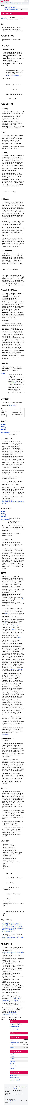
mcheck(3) (5, 929)
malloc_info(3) (6, 926)
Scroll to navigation (7, 13)
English (12, 1058)
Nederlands (13, 1066)
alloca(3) (5, 925)
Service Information (10, 7)
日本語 (12, 1063)
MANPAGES (7, 0)
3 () (13, 1075)
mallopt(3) (15, 626)
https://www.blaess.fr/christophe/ (13, 952)
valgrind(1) (5, 923)
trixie (11, 1040)
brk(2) (13, 669)
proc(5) (21, 599)
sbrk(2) (7, 613)
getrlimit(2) (12, 382)
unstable (7, 9)
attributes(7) (13, 405)
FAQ (22, 3)
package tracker (14, 1026)
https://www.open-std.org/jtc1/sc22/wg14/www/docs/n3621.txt (13, 501)
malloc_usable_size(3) (9, 928)
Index (6, 3)
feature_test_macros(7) (13, 75)
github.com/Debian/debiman (11, 1100)
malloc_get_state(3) (15, 925)
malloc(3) (4, 18)
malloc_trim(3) (17, 926)
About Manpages (14, 3)
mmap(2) (4, 622)
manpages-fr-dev (14, 9)
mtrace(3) (12, 929)
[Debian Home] (2, 3)
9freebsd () (15, 1080)
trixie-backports (14, 1042)
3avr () (14, 1077)
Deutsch (12, 1056)
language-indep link (16, 1024)
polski (12, 1068)
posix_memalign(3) (7, 931)
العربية (12, 1054)
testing (12, 1045)
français (12, 1061)
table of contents (15, 1033)
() (3, 424)
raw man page (14, 1029)
